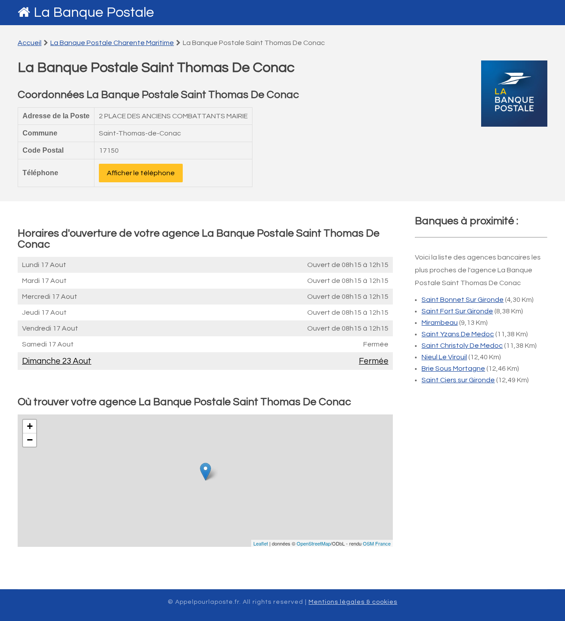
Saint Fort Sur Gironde (457, 311)
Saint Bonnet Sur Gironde (463, 299)
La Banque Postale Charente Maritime (112, 42)
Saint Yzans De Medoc (458, 334)
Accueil (29, 42)
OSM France (377, 543)
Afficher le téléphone (141, 173)
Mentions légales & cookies (353, 602)
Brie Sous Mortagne (453, 368)
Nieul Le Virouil (444, 357)
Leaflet (260, 543)
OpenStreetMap (314, 543)
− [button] (30, 439)
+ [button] (30, 426)
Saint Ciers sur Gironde (458, 380)
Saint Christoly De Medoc (462, 345)
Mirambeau (440, 322)
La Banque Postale (94, 12)
